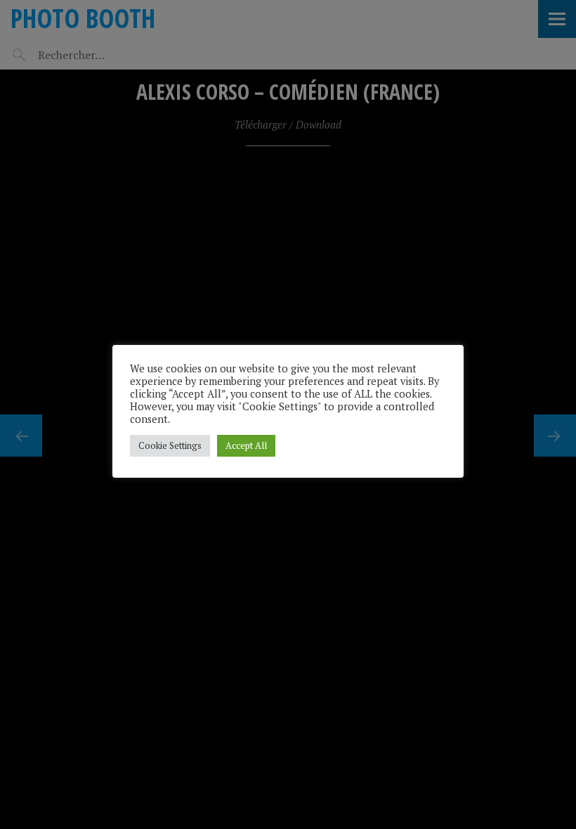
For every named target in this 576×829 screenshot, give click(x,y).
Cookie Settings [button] (170, 445)
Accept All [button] (246, 445)
